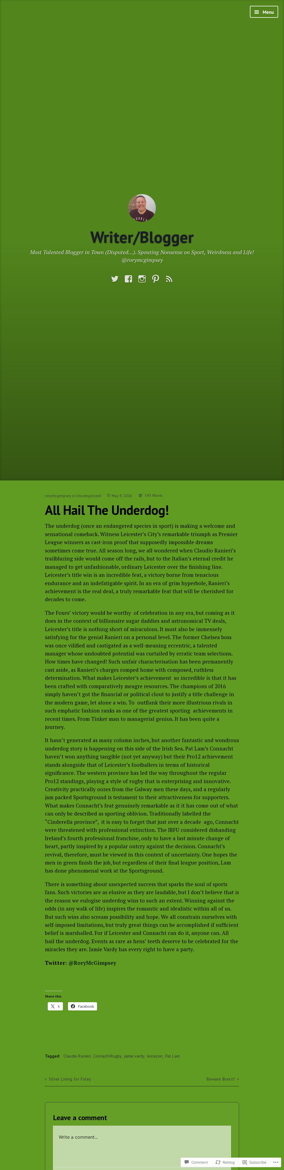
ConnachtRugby (107, 1056)
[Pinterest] (155, 279)
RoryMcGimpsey (92, 962)
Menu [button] (268, 12)
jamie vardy (134, 1056)
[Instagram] (142, 279)
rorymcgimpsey (58, 495)
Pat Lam (172, 1056)
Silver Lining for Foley (70, 1079)
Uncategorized (88, 495)
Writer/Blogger (142, 237)
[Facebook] (128, 279)
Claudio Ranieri (77, 1056)
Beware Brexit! (221, 1079)
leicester (155, 1056)
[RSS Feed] (169, 279)
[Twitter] (115, 279)
